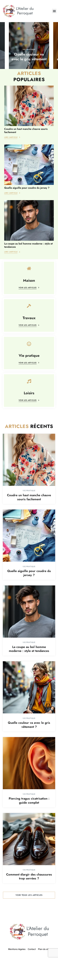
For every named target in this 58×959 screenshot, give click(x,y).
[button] (54, 11)
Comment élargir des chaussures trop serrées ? (29, 876)
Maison (29, 280)
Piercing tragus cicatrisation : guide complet (29, 800)
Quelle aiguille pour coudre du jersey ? (26, 188)
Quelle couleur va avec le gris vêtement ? (29, 59)
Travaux (29, 318)
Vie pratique (29, 49)
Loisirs (29, 393)
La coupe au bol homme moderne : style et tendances (28, 245)
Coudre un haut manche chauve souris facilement (26, 130)
